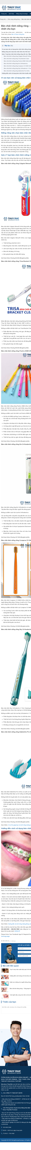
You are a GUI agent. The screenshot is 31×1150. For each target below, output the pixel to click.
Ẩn (11, 45)
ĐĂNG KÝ (17, 931)
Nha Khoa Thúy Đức (11, 8)
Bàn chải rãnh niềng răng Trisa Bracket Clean (16, 58)
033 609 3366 (7, 1127)
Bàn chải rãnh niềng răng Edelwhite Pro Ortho (17, 71)
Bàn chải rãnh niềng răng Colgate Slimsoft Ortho (17, 56)
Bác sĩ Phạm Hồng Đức (18, 34)
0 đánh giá (12, 941)
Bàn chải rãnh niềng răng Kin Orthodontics (16, 63)
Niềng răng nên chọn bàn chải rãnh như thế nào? (16, 51)
